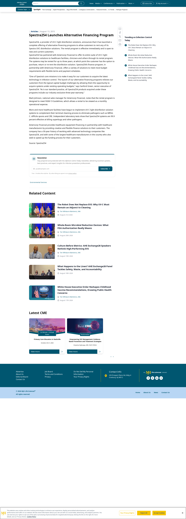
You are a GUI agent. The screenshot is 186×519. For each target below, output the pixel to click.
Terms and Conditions (54, 374)
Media (97, 3)
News (92, 3)
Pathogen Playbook (121, 10)
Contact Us (20, 379)
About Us (19, 374)
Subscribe (104, 169)
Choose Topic (22, 9)
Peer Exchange (46, 10)
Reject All (143, 513)
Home (138, 392)
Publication (121, 3)
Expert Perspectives (59, 10)
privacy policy (72, 173)
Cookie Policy (31, 517)
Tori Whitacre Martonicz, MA (70, 211)
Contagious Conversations (87, 10)
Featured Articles (101, 10)
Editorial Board (22, 377)
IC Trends (111, 10)
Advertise (20, 371)
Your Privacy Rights (81, 377)
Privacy (48, 377)
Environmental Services (38, 182)
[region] (93, 513)
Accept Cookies (159, 513)
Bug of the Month (72, 10)
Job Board (49, 371)
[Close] (182, 512)
